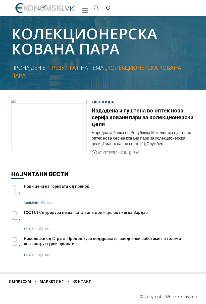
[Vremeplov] (108, 8)
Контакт (82, 281)
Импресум (20, 281)
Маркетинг (52, 281)
